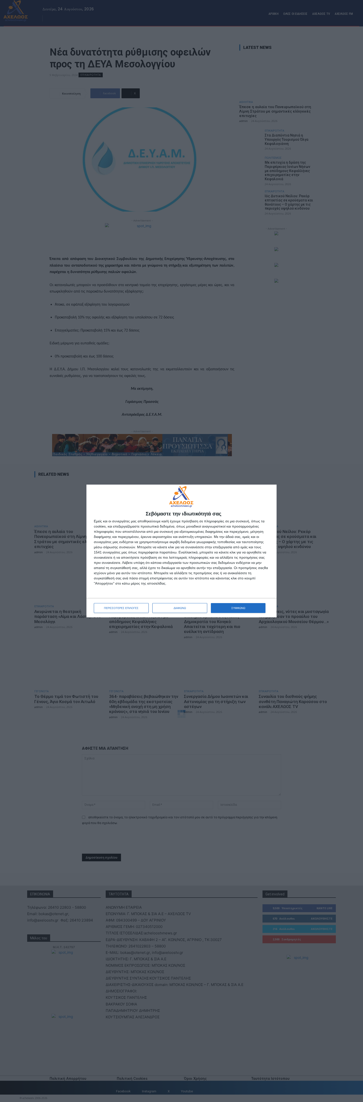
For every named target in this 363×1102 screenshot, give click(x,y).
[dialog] (181, 551)
